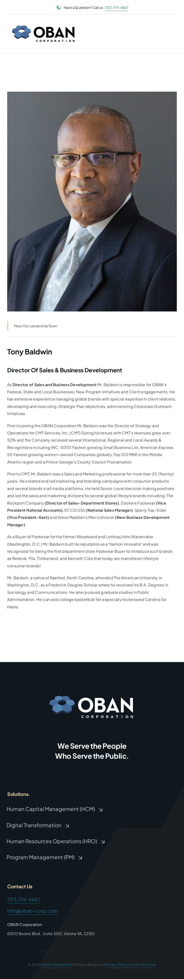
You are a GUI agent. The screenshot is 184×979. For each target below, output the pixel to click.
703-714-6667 (116, 7)
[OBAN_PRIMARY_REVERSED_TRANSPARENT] (92, 692)
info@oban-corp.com (32, 911)
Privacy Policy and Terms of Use (131, 964)
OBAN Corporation (55, 964)
